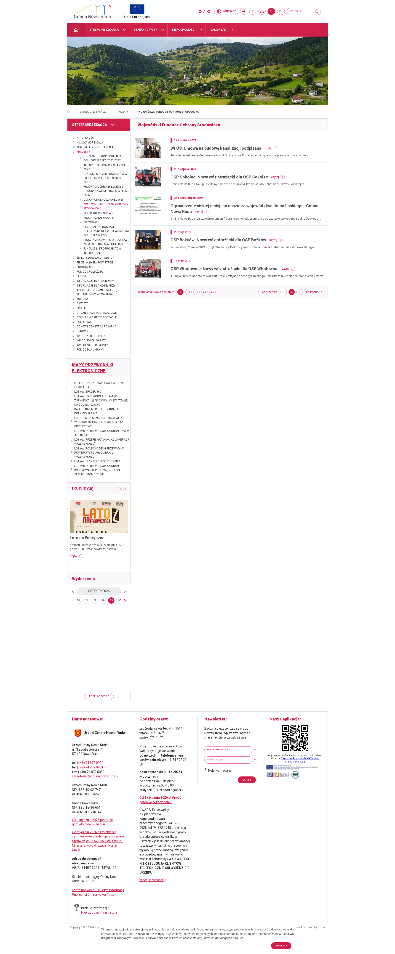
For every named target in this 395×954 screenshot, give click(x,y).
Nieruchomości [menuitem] (183, 29)
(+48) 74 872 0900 (90, 763)
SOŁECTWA (84, 322)
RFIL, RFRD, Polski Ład (98, 213)
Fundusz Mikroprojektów (102, 248)
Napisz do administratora (99, 912)
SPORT (81, 308)
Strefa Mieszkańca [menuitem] (104, 29)
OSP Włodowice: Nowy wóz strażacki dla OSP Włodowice (224, 268)
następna (314, 292)
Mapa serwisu (262, 11)
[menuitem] (76, 30)
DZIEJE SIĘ (82, 488)
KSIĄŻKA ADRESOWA (90, 142)
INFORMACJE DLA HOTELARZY (96, 285)
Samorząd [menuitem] (218, 29)
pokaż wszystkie (99, 696)
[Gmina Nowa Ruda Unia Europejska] (132, 11)
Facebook (252, 11)
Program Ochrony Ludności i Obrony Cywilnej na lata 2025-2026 (105, 191)
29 (111, 600)
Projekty (122, 111)
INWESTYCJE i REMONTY (92, 345)
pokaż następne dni (125, 600)
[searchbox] (229, 759)
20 (205, 292)
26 (86, 600)
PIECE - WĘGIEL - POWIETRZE (95, 262)
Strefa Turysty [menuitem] (145, 29)
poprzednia (269, 292)
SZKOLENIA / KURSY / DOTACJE (97, 317)
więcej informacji (151, 880)
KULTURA (82, 298)
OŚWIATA (82, 303)
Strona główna (68, 111)
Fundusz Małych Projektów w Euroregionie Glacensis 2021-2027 (105, 178)
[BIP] (243, 11)
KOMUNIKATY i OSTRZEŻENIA (95, 147)
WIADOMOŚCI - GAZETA (92, 340)
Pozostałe (91, 222)
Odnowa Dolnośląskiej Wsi (103, 199)
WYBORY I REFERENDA (91, 335)
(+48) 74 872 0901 (90, 767)
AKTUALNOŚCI (86, 137)
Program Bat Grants (98, 217)
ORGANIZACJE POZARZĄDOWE (97, 312)
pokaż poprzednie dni (73, 600)
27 (94, 600)
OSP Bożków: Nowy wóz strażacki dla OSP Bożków (218, 239)
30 (119, 600)
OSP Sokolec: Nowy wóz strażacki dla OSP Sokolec (219, 177)
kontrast (229, 11)
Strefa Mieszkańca (93, 111)
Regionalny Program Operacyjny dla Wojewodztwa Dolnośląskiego (106, 231)
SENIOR (81, 276)
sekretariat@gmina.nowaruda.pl (95, 776)
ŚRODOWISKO (85, 267)
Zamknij (281, 945)
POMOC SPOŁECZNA (90, 271)
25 (78, 600)
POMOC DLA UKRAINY (90, 349)
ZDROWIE (83, 331)
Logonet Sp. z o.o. (313, 927)
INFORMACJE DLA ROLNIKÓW (95, 280)
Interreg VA (92, 253)
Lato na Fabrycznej (88, 537)
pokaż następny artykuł (125, 489)
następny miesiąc (125, 591)
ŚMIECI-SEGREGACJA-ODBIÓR (95, 257)
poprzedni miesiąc (73, 591)
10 (189, 292)
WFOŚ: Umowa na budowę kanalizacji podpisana (216, 148)
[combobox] (228, 760)
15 (197, 292)
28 (103, 600)
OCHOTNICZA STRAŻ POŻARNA (96, 326)
